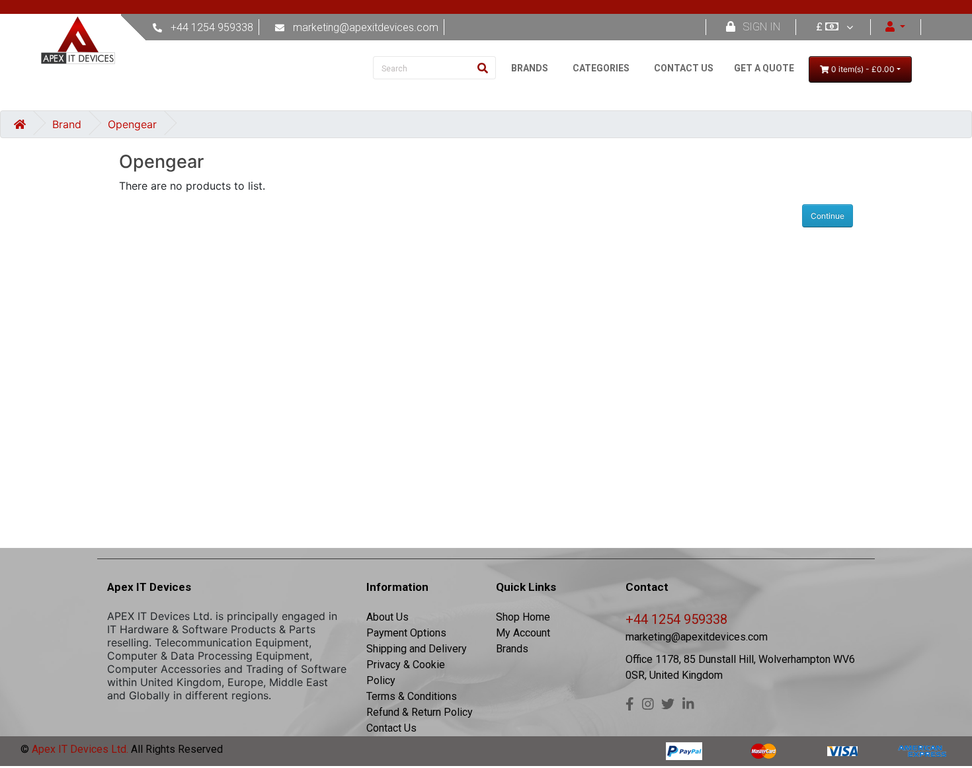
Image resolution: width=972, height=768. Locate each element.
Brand (66, 124)
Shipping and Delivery (416, 648)
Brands (512, 648)
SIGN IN (761, 26)
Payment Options (406, 633)
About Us (387, 617)
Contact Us (391, 728)
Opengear (132, 124)
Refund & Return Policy (419, 712)
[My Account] (895, 26)
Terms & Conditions (411, 696)
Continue (827, 216)
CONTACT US (683, 68)
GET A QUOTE (764, 68)
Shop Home (523, 617)
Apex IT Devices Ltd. (78, 749)
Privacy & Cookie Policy (405, 672)
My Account (523, 633)
